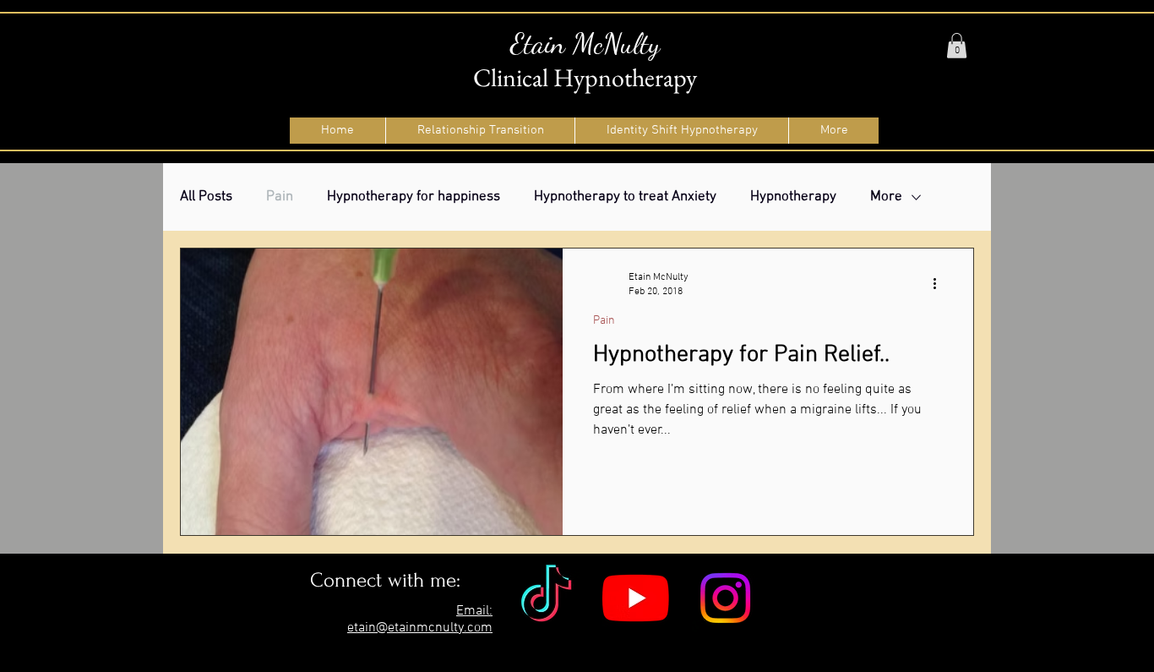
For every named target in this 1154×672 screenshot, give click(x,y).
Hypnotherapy (793, 196)
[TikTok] (546, 598)
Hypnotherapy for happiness (413, 196)
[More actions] (940, 283)
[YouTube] (635, 598)
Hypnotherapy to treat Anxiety (625, 196)
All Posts (206, 196)
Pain (279, 196)
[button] (956, 45)
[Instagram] (725, 598)
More (886, 196)
